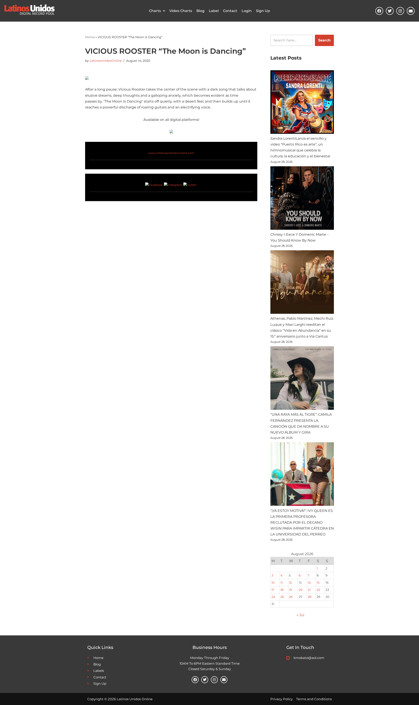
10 (273, 583)
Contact (230, 11)
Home (89, 37)
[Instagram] (400, 11)
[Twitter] (390, 11)
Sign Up (263, 11)
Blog (200, 11)
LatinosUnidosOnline (106, 61)
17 (272, 590)
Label (214, 11)
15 (318, 583)
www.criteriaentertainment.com (171, 153)
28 (309, 597)
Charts (155, 11)
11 (281, 583)
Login (247, 11)
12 (290, 583)
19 (290, 590)
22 (318, 590)
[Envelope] (411, 11)
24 (273, 597)
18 (281, 590)
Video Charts (180, 11)
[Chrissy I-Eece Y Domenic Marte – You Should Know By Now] (302, 199)
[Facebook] (379, 11)
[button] (157, 11)
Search (324, 40)
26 (291, 597)
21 (309, 590)
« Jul (300, 615)
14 (309, 583)
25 (282, 597)
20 (300, 590)
